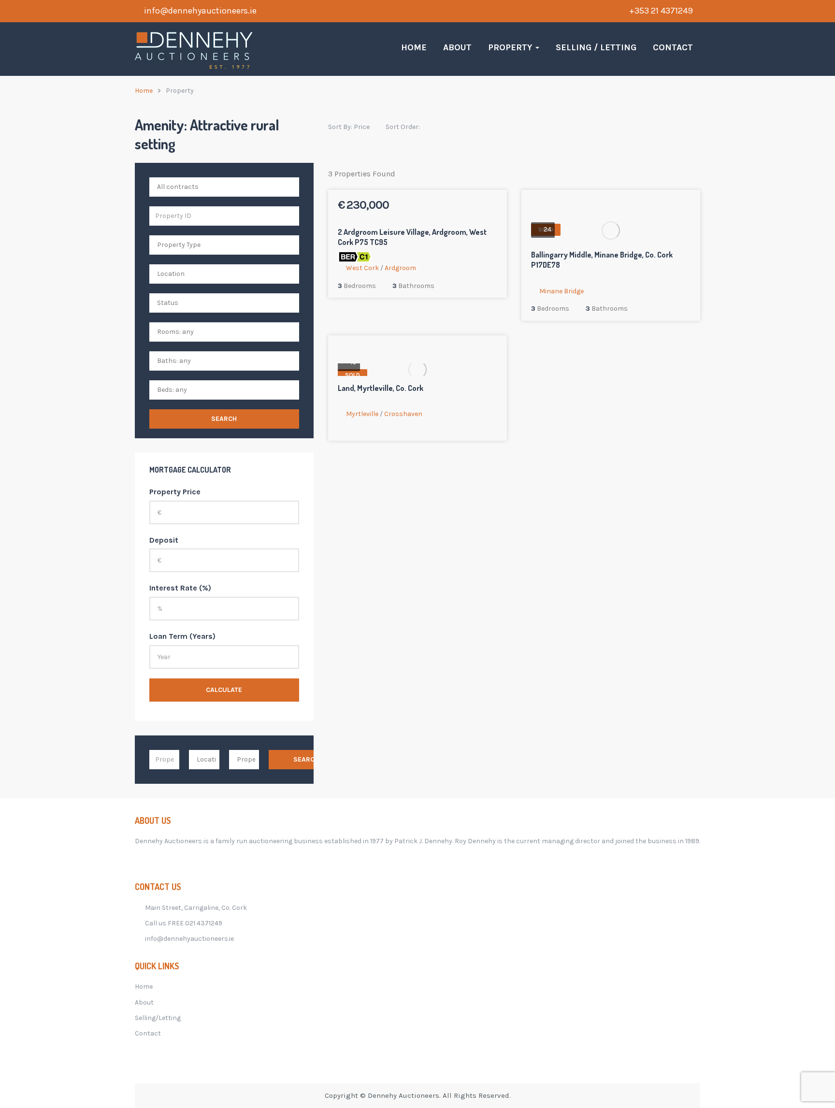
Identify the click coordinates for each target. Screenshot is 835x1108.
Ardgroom (400, 268)
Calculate (224, 690)
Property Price (175, 491)
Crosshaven (403, 414)
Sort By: (349, 127)
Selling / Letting (596, 47)
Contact (673, 47)
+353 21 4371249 (661, 10)
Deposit (163, 540)
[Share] (478, 206)
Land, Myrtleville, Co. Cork (380, 388)
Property (511, 47)
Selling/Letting (158, 1018)
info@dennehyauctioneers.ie (200, 10)
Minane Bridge (561, 291)
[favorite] (466, 206)
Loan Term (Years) (182, 636)
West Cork (362, 268)
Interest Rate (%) (180, 587)
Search (224, 419)
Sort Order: (403, 127)
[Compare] (491, 206)
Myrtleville (362, 414)
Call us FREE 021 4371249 (183, 923)
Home (414, 47)
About (457, 47)
